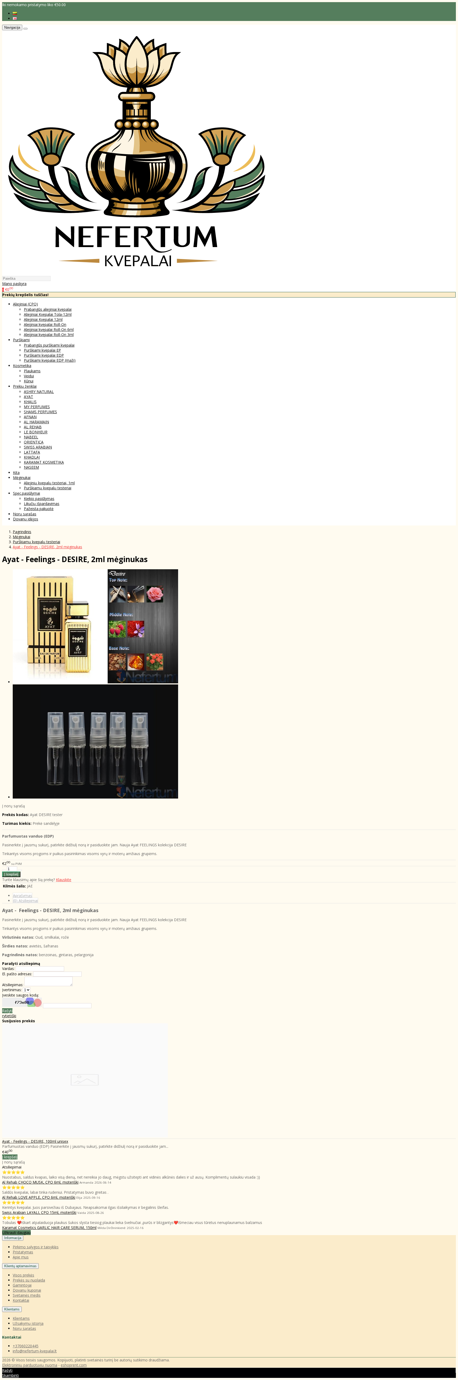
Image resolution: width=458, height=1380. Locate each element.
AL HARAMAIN (36, 421)
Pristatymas (23, 1251)
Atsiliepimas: (12, 984)
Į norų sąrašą (13, 805)
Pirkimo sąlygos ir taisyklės (36, 1246)
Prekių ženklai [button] (25, 386)
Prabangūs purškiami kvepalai (49, 345)
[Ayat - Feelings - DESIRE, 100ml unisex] (85, 1135)
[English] (15, 18)
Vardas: (8, 968)
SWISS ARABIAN (38, 447)
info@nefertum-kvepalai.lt (35, 1350)
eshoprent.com (74, 1365)
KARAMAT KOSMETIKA (44, 462)
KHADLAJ (32, 457)
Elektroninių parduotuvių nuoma (29, 1365)
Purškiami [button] (21, 339)
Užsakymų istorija (28, 1323)
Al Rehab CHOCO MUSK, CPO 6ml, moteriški (40, 1182)
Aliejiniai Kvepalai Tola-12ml (48, 314)
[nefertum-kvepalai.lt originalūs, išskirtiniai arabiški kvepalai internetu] (137, 273)
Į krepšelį (9, 1156)
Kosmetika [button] (22, 365)
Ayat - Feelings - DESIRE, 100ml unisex (35, 1141)
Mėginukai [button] (21, 477)
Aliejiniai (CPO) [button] (25, 304)
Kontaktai (21, 1300)
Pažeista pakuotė (39, 508)
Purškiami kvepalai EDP (44, 355)
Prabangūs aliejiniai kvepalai (48, 309)
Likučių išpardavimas (41, 503)
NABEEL (31, 436)
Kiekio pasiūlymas (39, 498)
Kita (16, 472)
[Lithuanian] (15, 13)
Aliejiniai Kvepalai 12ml (43, 319)
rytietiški (9, 1015)
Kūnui (28, 380)
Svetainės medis (27, 1295)
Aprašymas (22, 895)
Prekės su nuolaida (29, 1280)
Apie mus (21, 1257)
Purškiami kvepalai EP (42, 350)
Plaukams (32, 370)
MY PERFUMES (37, 406)
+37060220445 (25, 1345)
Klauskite (63, 879)
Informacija (12, 1238)
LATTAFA (32, 452)
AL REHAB (33, 426)
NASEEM (31, 467)
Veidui (29, 375)
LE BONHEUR (35, 431)
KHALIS (30, 401)
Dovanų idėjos (25, 518)
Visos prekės (23, 1275)
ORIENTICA (33, 442)
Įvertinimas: (12, 989)
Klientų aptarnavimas (20, 1266)
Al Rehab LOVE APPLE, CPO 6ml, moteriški (38, 1197)
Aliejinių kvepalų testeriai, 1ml (49, 482)
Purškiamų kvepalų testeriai (47, 487)
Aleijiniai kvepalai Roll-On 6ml (49, 329)
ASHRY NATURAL (39, 391)
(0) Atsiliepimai (25, 900)
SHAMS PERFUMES (40, 411)
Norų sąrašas (24, 513)
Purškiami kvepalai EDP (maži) (50, 360)
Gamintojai (22, 1285)
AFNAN (30, 416)
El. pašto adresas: (17, 973)
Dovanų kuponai (27, 1290)
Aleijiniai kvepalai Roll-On (45, 324)
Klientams (12, 1309)
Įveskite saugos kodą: (20, 995)
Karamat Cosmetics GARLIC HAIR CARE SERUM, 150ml (49, 1227)
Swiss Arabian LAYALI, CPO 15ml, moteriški (39, 1212)
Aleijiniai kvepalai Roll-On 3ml (49, 334)
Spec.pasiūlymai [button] (26, 493)
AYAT (28, 396)
